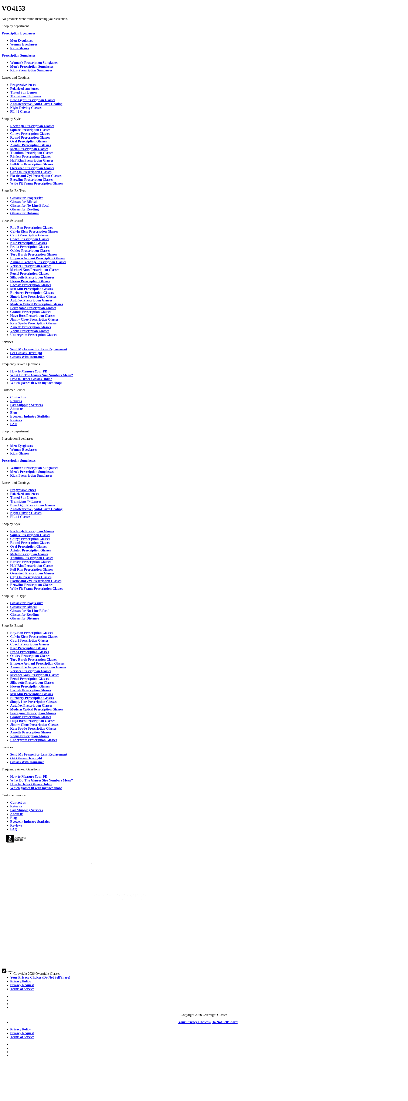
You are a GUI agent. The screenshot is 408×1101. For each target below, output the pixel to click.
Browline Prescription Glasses (31, 179)
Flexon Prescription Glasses (30, 281)
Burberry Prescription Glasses (32, 292)
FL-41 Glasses (20, 111)
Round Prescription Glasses (30, 137)
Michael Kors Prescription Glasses (34, 269)
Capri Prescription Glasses (29, 235)
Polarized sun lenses (24, 88)
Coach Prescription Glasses (29, 239)
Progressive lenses (23, 85)
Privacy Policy (20, 981)
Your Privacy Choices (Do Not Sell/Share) (40, 977)
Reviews (16, 420)
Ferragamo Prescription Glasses (33, 308)
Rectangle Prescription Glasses (32, 126)
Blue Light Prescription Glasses (32, 100)
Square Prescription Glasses (30, 130)
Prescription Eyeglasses (18, 33)
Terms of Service (22, 989)
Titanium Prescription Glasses (31, 153)
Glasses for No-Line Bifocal (29, 205)
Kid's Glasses (19, 48)
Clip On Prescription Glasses (30, 172)
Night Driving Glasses (25, 107)
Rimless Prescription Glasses (30, 156)
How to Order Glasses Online (31, 379)
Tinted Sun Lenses (23, 92)
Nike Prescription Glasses (28, 243)
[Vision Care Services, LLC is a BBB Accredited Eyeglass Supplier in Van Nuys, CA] (16, 839)
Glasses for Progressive (26, 198)
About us (16, 409)
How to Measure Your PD (28, 371)
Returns (16, 401)
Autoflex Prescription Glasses (31, 300)
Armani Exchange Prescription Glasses (38, 262)
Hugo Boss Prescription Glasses (32, 315)
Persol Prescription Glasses (29, 273)
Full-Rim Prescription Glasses (31, 164)
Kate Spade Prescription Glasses (33, 323)
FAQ (13, 424)
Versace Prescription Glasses (30, 266)
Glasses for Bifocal (23, 201)
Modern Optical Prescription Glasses (36, 304)
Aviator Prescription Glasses (30, 145)
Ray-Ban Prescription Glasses (31, 227)
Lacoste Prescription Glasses (30, 285)
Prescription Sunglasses (18, 55)
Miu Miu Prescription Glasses (31, 289)
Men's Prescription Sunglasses (32, 66)
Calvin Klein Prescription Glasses (34, 231)
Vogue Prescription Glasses (29, 331)
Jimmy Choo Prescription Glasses (34, 319)
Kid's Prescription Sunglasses (31, 70)
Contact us (18, 397)
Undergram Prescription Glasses (33, 335)
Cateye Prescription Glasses (30, 133)
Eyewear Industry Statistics (30, 416)
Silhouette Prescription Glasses (32, 277)
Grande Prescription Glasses (30, 312)
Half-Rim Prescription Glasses (31, 160)
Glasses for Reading (24, 209)
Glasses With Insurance (27, 357)
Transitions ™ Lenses (25, 96)
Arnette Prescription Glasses (30, 327)
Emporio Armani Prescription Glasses (37, 258)
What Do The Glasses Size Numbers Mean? (41, 375)
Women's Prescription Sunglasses (34, 62)
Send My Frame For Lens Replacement (38, 349)
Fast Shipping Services (26, 405)
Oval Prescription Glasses (28, 141)
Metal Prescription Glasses (29, 149)
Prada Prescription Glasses (29, 247)
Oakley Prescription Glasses (30, 250)
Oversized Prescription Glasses (32, 168)
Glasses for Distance (24, 213)
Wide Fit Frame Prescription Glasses (36, 183)
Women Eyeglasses (23, 44)
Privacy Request (22, 985)
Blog (13, 412)
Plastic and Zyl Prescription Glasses (35, 176)
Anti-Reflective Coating (36, 104)
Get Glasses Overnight (26, 353)
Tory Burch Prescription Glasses (33, 254)
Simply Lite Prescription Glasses (33, 296)
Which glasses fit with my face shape (36, 383)
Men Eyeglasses (21, 40)
